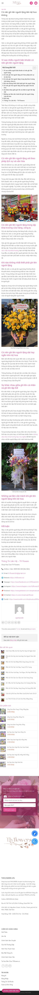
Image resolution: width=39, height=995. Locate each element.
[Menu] (2, 3)
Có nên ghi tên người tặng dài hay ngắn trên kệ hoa (19, 87)
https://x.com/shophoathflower (22, 595)
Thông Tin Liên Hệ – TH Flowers (14, 100)
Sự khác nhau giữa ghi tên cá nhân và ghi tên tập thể (19, 91)
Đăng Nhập (4, 978)
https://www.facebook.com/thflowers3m (24, 582)
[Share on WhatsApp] (2, 622)
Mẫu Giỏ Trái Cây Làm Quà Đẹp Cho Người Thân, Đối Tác (20, 657)
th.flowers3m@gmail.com (17, 573)
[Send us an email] (10, 965)
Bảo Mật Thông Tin (6, 953)
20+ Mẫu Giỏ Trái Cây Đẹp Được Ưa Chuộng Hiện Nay (21, 683)
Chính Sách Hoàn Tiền (8, 957)
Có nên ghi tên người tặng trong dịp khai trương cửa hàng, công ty (19, 80)
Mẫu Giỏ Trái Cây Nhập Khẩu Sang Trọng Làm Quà (20, 662)
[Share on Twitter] (9, 622)
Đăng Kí (3, 975)
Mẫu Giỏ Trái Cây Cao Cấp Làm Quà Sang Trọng (19, 678)
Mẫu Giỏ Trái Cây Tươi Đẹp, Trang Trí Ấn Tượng (19, 667)
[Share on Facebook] (6, 622)
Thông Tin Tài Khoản (7, 981)
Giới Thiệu (4, 932)
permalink (32, 629)
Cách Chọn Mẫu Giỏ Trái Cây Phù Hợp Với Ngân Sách (21, 651)
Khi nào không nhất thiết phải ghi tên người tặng (19, 83)
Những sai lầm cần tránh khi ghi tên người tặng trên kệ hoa (19, 95)
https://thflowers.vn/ (17, 578)
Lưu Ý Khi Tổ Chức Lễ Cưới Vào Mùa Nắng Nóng (19, 699)
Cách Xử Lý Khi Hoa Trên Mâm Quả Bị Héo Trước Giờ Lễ (21, 693)
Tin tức (3, 9)
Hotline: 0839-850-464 (11, 991)
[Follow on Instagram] (6, 965)
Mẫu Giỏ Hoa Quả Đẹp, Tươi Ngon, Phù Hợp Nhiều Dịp (21, 672)
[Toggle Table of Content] (33, 67)
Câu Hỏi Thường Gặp (7, 945)
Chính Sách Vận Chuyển (8, 940)
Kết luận (6, 98)
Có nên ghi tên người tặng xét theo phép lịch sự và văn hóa (19, 76)
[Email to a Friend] (12, 622)
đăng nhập (13, 640)
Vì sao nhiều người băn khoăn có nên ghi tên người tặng (18, 71)
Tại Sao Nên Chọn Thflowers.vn (10, 961)
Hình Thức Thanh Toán (8, 949)
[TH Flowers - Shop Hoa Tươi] (16, 3)
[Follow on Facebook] (3, 965)
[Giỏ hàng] (35, 3)
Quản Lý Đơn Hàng (7, 984)
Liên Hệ (3, 936)
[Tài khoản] (31, 3)
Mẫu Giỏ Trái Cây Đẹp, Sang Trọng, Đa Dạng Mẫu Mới (21, 688)
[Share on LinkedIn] (18, 622)
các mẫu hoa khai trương (10, 250)
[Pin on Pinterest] (15, 622)
